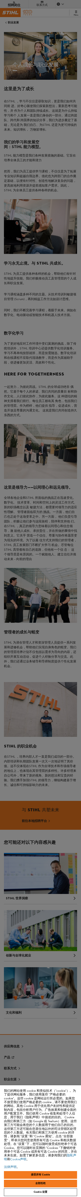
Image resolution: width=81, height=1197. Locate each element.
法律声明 (10, 1167)
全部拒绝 (40, 1183)
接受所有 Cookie (40, 1175)
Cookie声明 (18, 1159)
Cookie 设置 (40, 1192)
